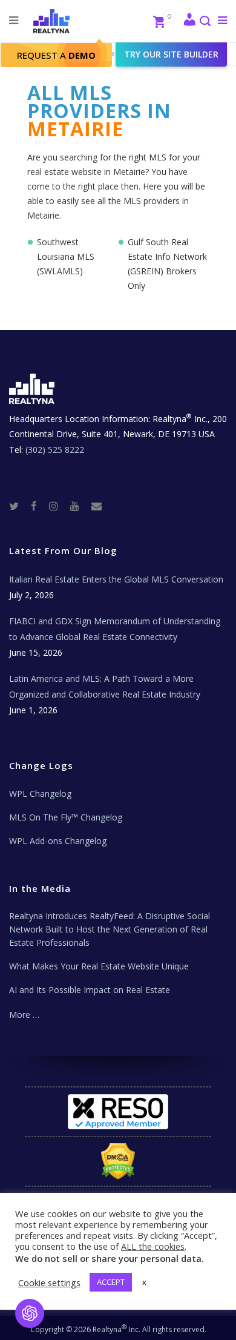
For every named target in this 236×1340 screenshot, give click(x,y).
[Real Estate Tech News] (96, 505)
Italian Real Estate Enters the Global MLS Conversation (116, 579)
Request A (56, 55)
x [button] (144, 1281)
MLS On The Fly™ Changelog (65, 817)
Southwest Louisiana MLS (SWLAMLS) (65, 256)
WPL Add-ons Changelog (58, 841)
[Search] (204, 22)
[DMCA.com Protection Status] (118, 1161)
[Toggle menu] (220, 20)
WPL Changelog (40, 793)
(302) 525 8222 (54, 449)
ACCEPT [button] (111, 1281)
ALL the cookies (153, 1246)
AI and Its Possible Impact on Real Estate (89, 989)
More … (24, 1014)
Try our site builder (171, 54)
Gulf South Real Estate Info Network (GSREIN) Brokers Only (167, 263)
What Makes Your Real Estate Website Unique (99, 966)
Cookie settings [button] (49, 1282)
